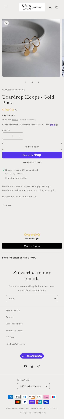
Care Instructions (14, 323)
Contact (10, 317)
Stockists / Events (14, 330)
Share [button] (8, 205)
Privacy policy (25, 413)
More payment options (32, 162)
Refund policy (53, 408)
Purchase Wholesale (15, 344)
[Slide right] (38, 82)
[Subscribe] (54, 298)
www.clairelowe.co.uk (20, 408)
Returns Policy (13, 310)
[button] (6, 7)
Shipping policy (40, 413)
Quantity (6, 130)
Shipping (15, 119)
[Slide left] (25, 82)
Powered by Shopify (37, 408)
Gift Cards (10, 337)
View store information (16, 178)
